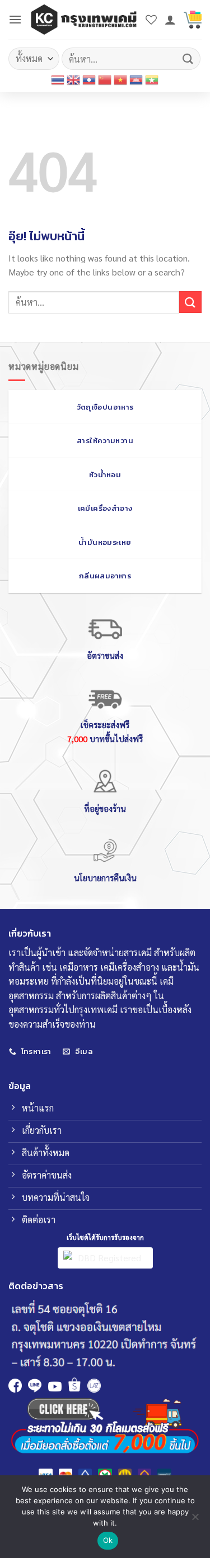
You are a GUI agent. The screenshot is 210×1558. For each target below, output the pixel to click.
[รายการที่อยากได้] (151, 19)
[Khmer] (136, 80)
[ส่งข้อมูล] (188, 58)
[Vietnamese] (121, 80)
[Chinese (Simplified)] (105, 80)
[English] (74, 80)
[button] (15, 19)
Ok (108, 1540)
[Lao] (89, 80)
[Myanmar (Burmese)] (152, 80)
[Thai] (58, 80)
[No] (195, 1520)
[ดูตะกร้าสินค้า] (193, 19)
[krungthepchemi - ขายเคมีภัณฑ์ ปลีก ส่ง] (83, 19)
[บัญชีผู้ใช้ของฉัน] (170, 19)
